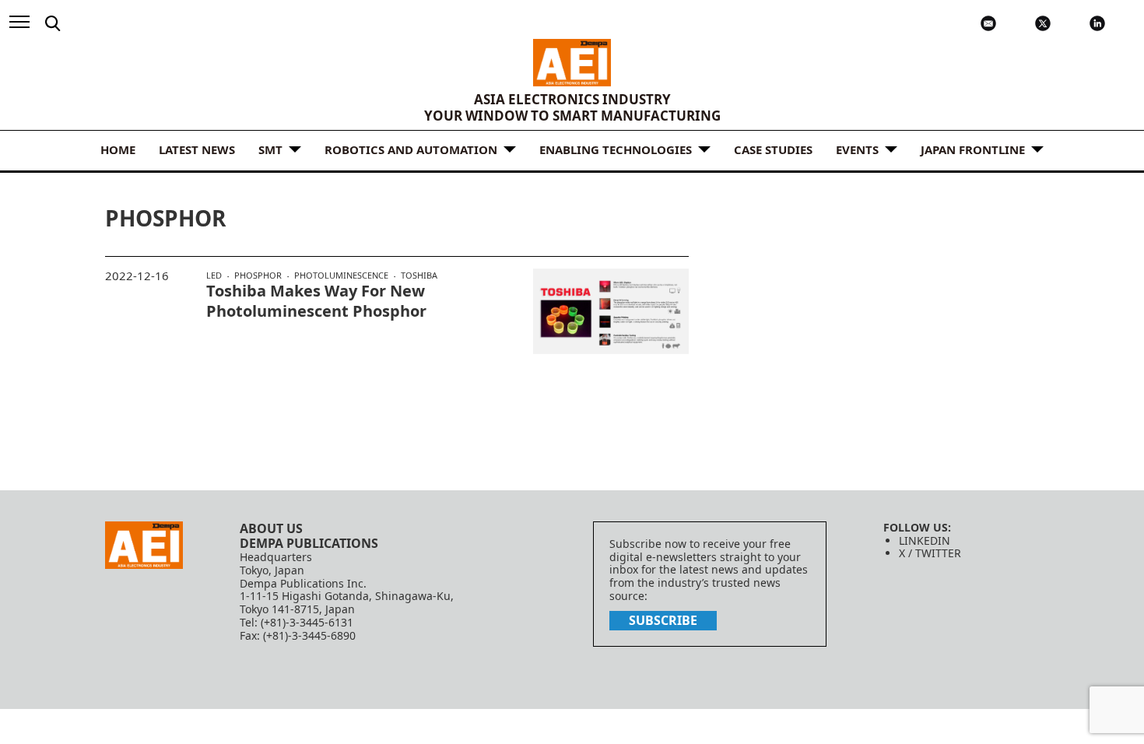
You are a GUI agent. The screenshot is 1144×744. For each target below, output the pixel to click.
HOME (117, 149)
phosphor (258, 275)
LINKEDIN (924, 540)
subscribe (663, 620)
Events (857, 149)
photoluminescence (341, 275)
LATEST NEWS (197, 149)
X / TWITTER (930, 553)
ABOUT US (271, 528)
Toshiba (419, 275)
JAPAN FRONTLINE (973, 149)
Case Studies (773, 149)
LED (214, 275)
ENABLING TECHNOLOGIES (615, 149)
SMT (270, 149)
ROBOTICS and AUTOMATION (411, 149)
